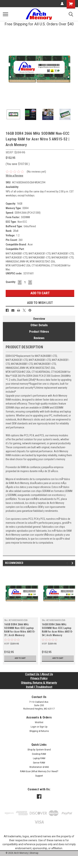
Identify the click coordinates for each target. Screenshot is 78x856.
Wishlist (39, 722)
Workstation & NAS (39, 767)
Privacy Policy (39, 678)
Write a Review (14, 175)
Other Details (39, 325)
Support (39, 775)
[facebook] (39, 796)
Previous (6, 69)
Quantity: (11, 281)
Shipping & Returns (39, 731)
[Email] (12, 310)
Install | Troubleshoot (39, 687)
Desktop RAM (39, 754)
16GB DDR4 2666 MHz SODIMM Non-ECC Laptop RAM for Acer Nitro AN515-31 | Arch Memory (19, 630)
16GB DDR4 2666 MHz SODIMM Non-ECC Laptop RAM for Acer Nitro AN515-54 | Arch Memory (57, 630)
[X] (24, 310)
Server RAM (39, 762)
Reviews (39, 338)
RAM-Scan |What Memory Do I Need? (39, 771)
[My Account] (62, 3)
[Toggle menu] (5, 14)
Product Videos (39, 331)
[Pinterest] (29, 310)
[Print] (18, 310)
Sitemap (34, 853)
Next (72, 69)
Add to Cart (20, 658)
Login (33, 726)
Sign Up (43, 726)
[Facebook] (7, 310)
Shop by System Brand (39, 749)
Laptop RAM (39, 758)
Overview (39, 319)
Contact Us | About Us (39, 674)
